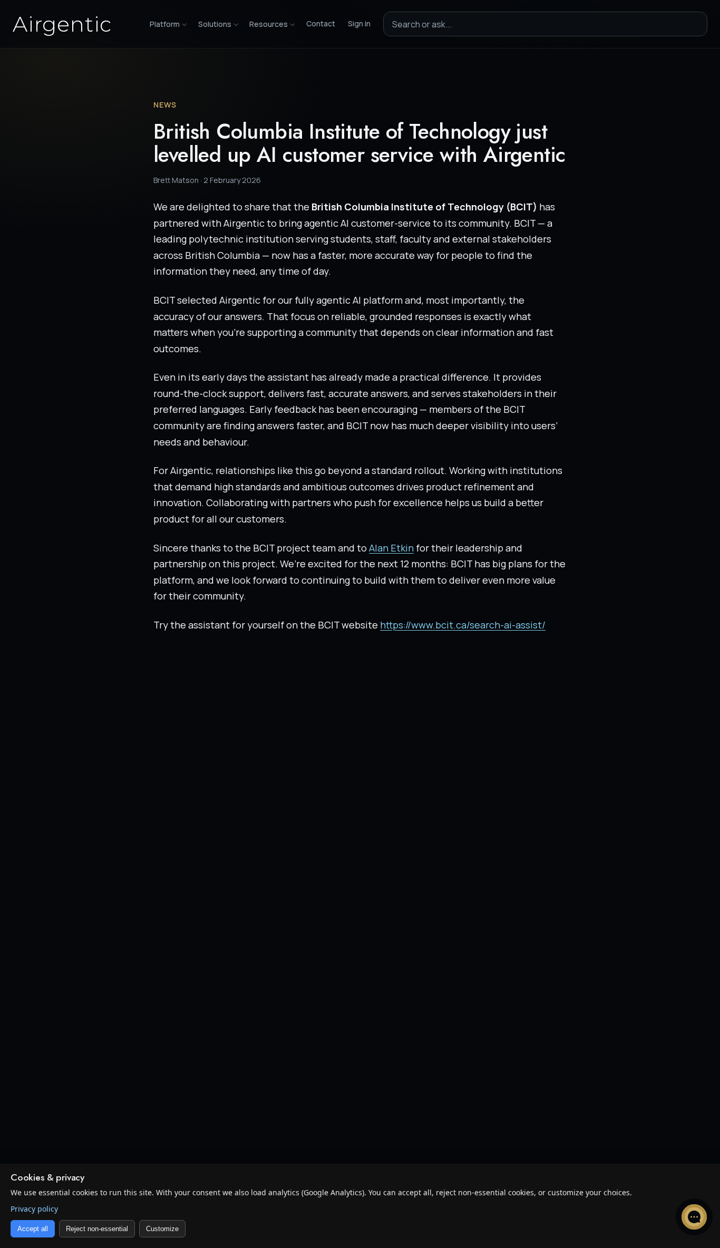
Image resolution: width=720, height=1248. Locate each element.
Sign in (359, 23)
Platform (165, 24)
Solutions (214, 24)
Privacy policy (34, 1209)
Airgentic (62, 24)
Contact (320, 23)
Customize (162, 1229)
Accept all (32, 1229)
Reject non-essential (97, 1229)
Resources (268, 24)
